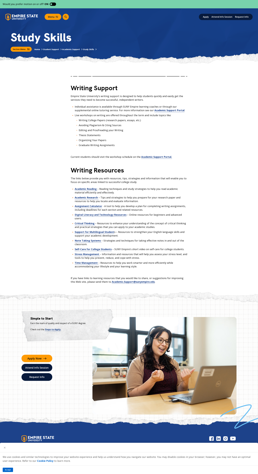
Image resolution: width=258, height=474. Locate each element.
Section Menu (19, 49)
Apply (206, 16)
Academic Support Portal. (156, 156)
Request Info (242, 16)
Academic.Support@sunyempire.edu (133, 281)
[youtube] (233, 438)
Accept (8, 469)
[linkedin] (218, 438)
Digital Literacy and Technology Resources (100, 214)
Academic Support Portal (169, 110)
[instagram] (225, 438)
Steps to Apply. (53, 329)
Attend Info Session (222, 16)
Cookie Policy (45, 460)
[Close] (5, 447)
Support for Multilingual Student (94, 232)
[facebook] (211, 438)
